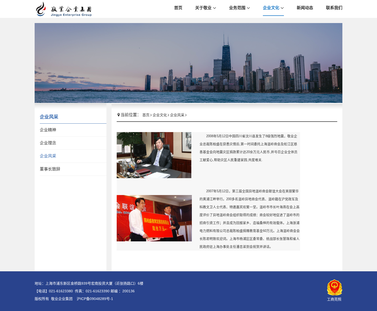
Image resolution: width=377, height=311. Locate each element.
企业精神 (48, 130)
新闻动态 (305, 8)
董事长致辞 (50, 169)
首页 (178, 8)
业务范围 (237, 8)
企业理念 (48, 143)
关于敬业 (203, 8)
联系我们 (334, 8)
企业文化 (271, 8)
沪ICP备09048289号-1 (95, 299)
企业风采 (48, 156)
